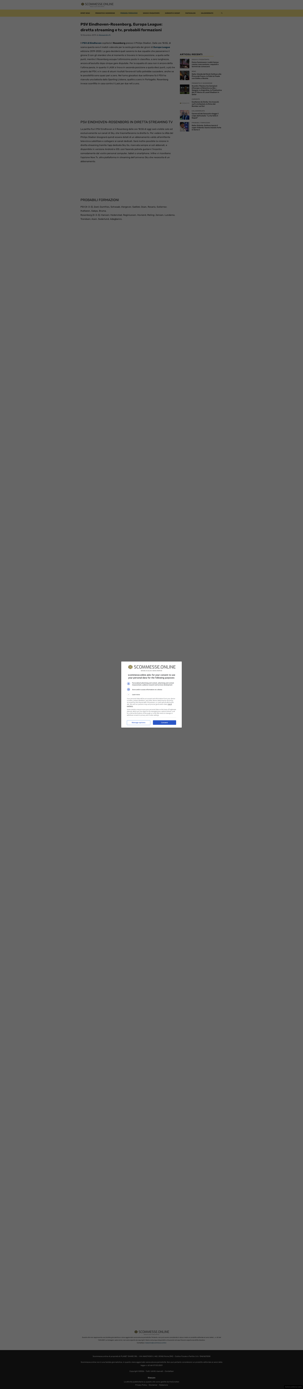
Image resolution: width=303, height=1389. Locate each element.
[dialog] (151, 694)
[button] (151, 694)
